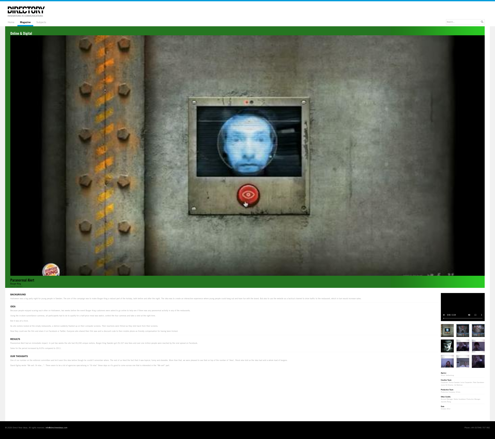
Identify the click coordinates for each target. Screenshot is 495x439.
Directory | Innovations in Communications (26, 11)
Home (11, 22)
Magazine (25, 22)
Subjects (41, 22)
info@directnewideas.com (56, 427)
